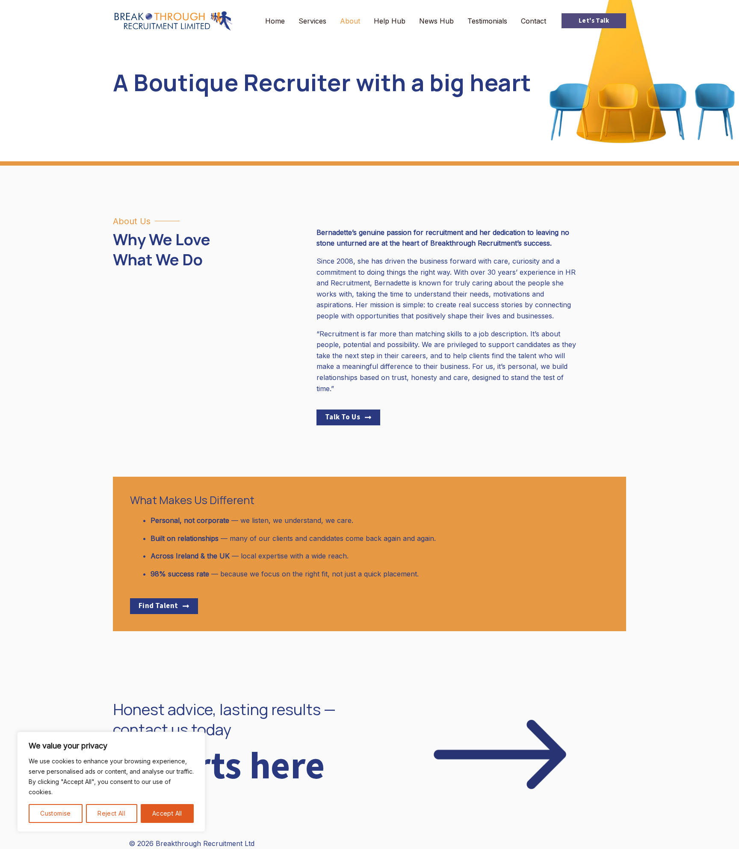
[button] (594, 20)
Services (312, 21)
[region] (111, 782)
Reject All (111, 813)
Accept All (167, 813)
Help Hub (389, 21)
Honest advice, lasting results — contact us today (224, 719)
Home (275, 21)
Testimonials (487, 21)
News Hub (436, 21)
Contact (533, 21)
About (350, 21)
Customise (55, 813)
